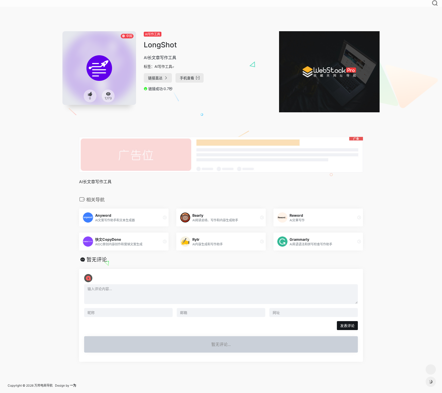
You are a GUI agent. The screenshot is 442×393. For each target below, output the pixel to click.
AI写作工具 (152, 34)
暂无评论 (96, 260)
